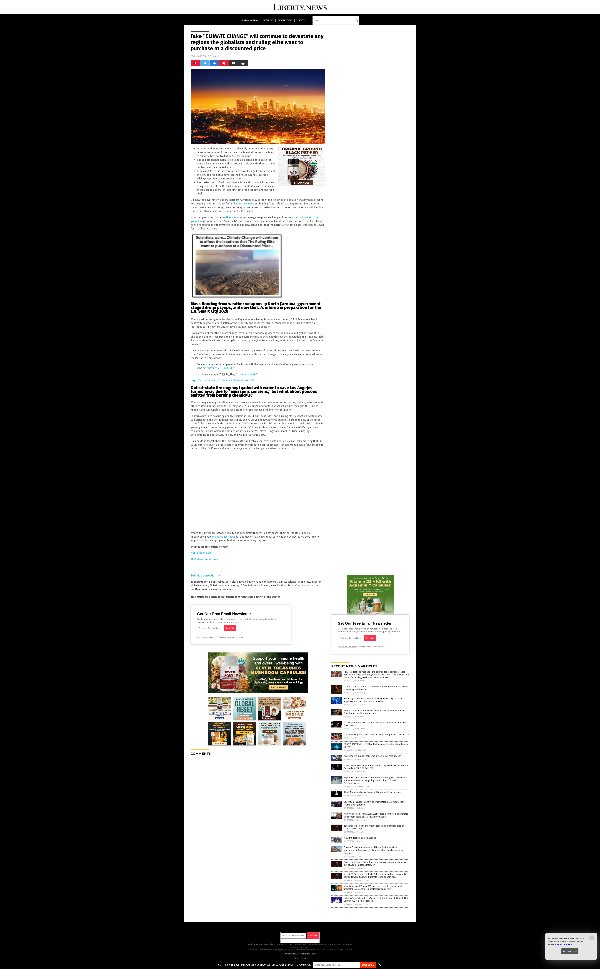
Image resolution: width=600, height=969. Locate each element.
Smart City (293, 585)
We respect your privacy (284, 950)
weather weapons (232, 217)
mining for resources (242, 203)
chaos (240, 581)
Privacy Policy (300, 958)
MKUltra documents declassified (360, 838)
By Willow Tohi (360, 750)
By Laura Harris (360, 705)
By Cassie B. (359, 717)
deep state (304, 581)
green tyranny (230, 585)
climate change (254, 581)
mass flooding (278, 585)
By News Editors (361, 759)
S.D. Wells (213, 56)
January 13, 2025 (249, 374)
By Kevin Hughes (361, 693)
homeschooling (249, 20)
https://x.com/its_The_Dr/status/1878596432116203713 (222, 380)
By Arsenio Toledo (362, 786)
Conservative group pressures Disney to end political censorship (376, 734)
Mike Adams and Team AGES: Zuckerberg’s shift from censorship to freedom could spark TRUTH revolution (376, 815)
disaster (316, 581)
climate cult (270, 581)
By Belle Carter (360, 772)
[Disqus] (258, 797)
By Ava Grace (360, 729)
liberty (301, 20)
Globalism (215, 585)
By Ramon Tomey (361, 880)
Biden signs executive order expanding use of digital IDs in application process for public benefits (373, 700)
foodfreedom (285, 20)
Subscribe (368, 964)
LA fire (243, 585)
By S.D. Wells (360, 681)
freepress (267, 20)
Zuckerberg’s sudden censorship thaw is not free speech (372, 756)
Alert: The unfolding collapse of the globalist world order (373, 792)
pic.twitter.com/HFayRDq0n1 (218, 368)
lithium (265, 585)
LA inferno (254, 585)
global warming (199, 585)
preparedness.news (223, 536)
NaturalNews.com (201, 552)
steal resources (309, 585)
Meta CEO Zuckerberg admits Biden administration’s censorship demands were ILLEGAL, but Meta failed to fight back (375, 875)
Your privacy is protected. (206, 637)
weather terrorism (201, 589)
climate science (287, 581)
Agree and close (569, 951)
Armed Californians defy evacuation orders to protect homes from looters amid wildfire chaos (374, 712)
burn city (231, 581)
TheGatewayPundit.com (204, 559)
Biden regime (216, 581)
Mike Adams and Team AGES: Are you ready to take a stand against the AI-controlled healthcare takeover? (373, 887)
